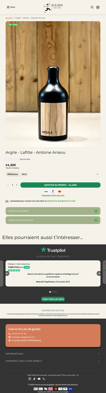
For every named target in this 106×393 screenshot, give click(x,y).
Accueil (9, 18)
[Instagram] (29, 378)
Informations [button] (14, 354)
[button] (11, 7)
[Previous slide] (5, 246)
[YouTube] (39, 378)
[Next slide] (100, 246)
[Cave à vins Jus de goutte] (53, 7)
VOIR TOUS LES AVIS (53, 299)
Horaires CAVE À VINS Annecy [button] (24, 361)
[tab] (50, 292)
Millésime (12, 174)
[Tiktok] (34, 378)
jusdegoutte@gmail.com (23, 337)
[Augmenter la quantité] (16, 185)
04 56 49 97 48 (19, 333)
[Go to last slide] (6, 273)
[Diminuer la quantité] (8, 185)
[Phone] (43, 378)
